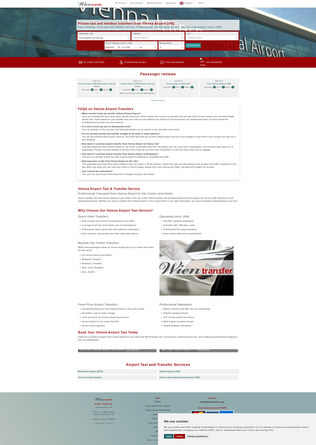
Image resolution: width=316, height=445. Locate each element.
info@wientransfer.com (212, 402)
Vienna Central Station (90, 377)
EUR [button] (200, 3)
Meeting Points (154, 3)
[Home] (90, 4)
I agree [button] (169, 436)
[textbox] (156, 37)
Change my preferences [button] (198, 436)
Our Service (120, 3)
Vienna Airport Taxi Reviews (158, 410)
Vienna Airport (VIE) (169, 371)
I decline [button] (179, 436)
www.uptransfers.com (103, 407)
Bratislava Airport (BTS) (90, 371)
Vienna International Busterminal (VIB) (179, 377)
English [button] (189, 3)
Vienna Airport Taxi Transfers (158, 406)
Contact (158, 402)
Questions (171, 3)
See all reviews (158, 100)
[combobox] (157, 38)
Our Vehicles (136, 3)
